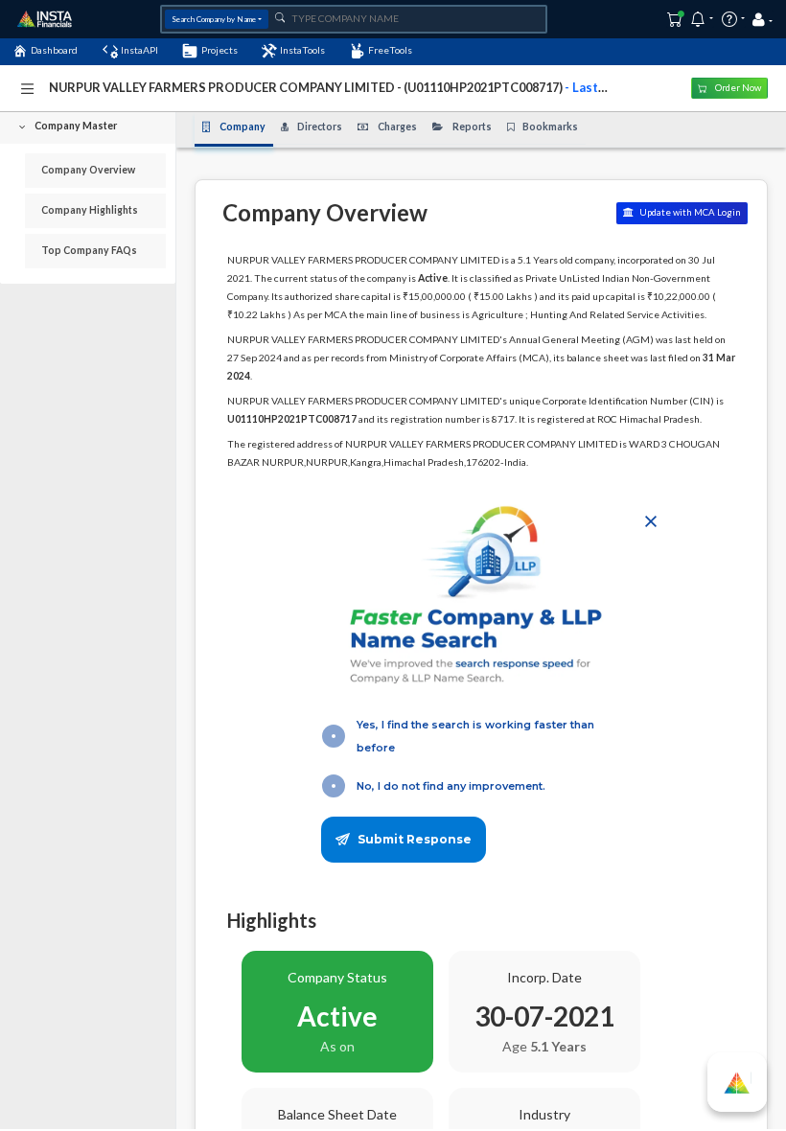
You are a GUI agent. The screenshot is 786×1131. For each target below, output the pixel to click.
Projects (219, 50)
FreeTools (390, 50)
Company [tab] (243, 126)
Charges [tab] (397, 126)
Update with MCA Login (689, 212)
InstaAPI (139, 50)
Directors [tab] (319, 126)
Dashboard (54, 50)
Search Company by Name (214, 19)
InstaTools (302, 50)
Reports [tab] (472, 126)
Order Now (737, 87)
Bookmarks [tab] (550, 126)
